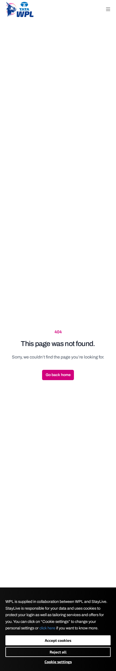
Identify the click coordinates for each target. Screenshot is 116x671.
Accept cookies (58, 640)
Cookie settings (58, 661)
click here (47, 628)
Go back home (58, 375)
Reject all (58, 652)
